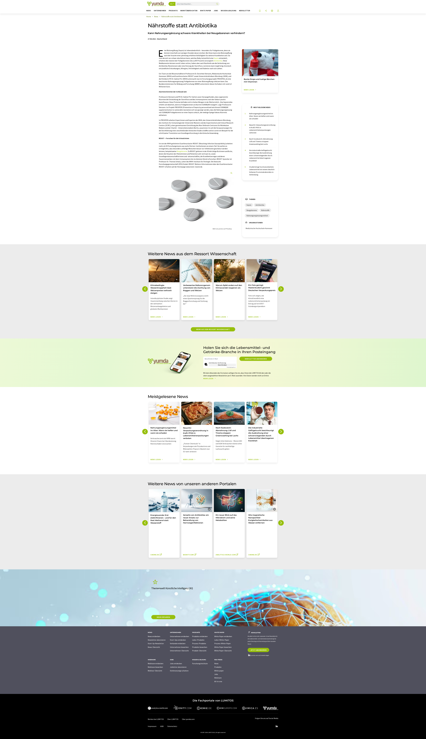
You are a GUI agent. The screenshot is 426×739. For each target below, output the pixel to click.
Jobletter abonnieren (178, 667)
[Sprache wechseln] (272, 11)
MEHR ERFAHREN (163, 617)
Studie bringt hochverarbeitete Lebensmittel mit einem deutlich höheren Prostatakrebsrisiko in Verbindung (261, 171)
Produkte (217, 667)
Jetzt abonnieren (258, 650)
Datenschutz (172, 726)
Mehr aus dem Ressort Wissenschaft (213, 329)
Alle (171, 4)
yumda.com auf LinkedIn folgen (260, 655)
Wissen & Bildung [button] (228, 11)
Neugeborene (182, 151)
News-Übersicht (154, 647)
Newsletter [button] (244, 11)
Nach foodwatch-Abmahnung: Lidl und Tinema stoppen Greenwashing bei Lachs (261, 141)
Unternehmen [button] (160, 11)
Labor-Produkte (198, 640)
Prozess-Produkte (199, 643)
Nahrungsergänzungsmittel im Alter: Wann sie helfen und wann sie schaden (261, 116)
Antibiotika (218, 61)
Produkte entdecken (200, 636)
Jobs (216, 674)
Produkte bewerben (199, 647)
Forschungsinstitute (200, 663)
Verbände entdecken (177, 643)
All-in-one (218, 681)
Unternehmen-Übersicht (179, 651)
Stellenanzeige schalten (179, 671)
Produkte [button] (173, 11)
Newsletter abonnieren (256, 359)
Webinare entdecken (155, 663)
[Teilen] (265, 11)
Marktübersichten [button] (188, 11)
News (216, 663)
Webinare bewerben (155, 667)
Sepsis (216, 58)
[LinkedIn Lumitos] (276, 726)
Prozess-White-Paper (222, 643)
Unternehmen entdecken (179, 636)
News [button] (148, 11)
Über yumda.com (188, 719)
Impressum (152, 726)
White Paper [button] (205, 11)
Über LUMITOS (172, 719)
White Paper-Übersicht (223, 651)
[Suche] (217, 4)
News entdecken (154, 636)
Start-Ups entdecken (178, 640)
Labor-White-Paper (221, 640)
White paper (219, 671)
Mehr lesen (208, 378)
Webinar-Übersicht (155, 671)
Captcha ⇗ (231, 367)
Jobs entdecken (176, 663)
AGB (162, 726)
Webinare (218, 678)
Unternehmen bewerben (179, 647)
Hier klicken (222, 365)
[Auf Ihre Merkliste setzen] (259, 11)
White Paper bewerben (223, 647)
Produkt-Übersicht (199, 651)
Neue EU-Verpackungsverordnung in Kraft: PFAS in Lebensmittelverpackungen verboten (262, 129)
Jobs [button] (216, 11)
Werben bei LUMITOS (156, 719)
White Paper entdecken (223, 636)
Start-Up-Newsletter (156, 643)
